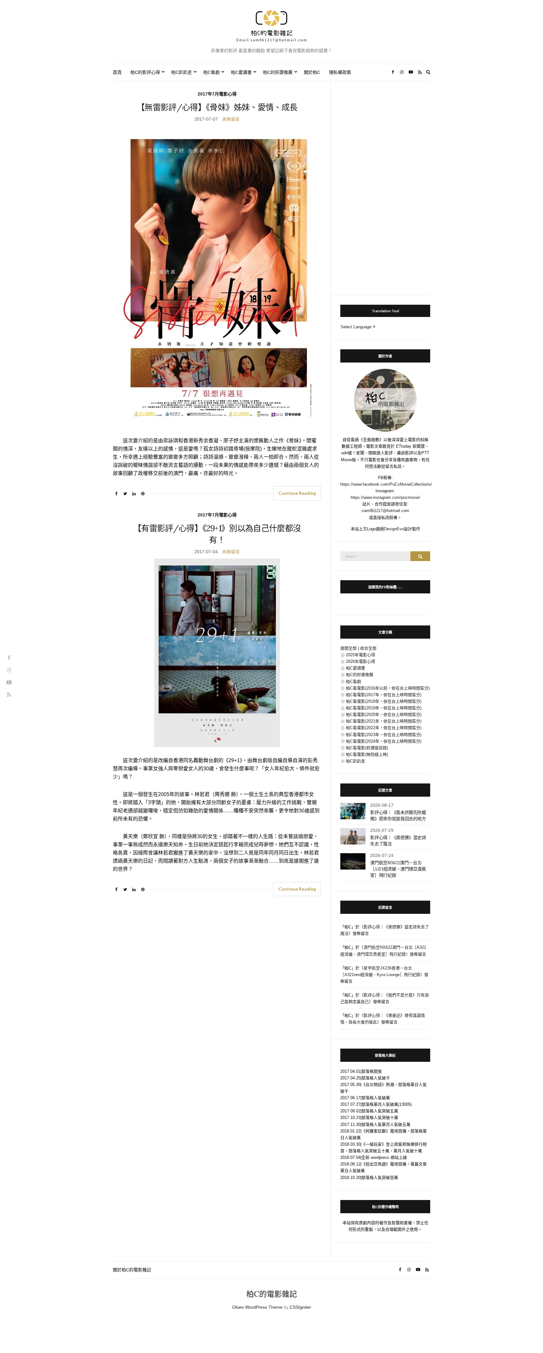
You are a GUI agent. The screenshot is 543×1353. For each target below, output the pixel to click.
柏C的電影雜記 (271, 1294)
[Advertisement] (385, 184)
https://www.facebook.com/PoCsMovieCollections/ (386, 484)
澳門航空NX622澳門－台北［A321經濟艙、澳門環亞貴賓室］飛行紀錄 (398, 869)
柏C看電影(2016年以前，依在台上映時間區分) (388, 688)
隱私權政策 (340, 72)
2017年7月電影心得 (217, 93)
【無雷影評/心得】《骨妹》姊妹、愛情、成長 (217, 107)
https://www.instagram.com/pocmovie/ (385, 497)
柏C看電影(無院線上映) (367, 754)
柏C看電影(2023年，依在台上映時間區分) (383, 734)
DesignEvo (394, 528)
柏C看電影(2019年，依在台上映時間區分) (383, 708)
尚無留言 (231, 119)
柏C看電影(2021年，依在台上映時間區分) (383, 721)
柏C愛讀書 (241, 72)
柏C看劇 (211, 72)
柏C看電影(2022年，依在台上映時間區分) (383, 727)
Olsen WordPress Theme (257, 1307)
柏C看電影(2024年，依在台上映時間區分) (383, 741)
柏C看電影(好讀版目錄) (367, 747)
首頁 (117, 72)
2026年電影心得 (360, 661)
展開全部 (348, 648)
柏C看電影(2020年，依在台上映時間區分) (383, 714)
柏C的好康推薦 (278, 72)
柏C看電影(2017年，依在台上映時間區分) (383, 694)
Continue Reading (297, 493)
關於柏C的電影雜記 (132, 1269)
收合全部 (368, 648)
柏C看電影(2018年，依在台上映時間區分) (383, 701)
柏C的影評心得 (145, 72)
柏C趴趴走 (181, 72)
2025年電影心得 (360, 654)
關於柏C (312, 72)
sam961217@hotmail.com (385, 510)
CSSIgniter (300, 1307)
